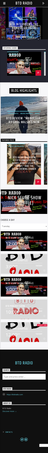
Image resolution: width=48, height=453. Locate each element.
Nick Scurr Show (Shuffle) (25, 63)
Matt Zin (12, 180)
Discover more (8, 411)
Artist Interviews (16, 146)
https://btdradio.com (15, 394)
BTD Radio (24, 3)
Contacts (9, 432)
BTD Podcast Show (15, 306)
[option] (24, 23)
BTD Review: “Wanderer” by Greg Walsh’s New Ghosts (24, 120)
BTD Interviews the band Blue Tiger (24, 26)
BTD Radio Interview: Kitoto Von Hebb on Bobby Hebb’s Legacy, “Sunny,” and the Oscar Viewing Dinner (24, 163)
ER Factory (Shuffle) (17, 260)
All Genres (12, 54)
